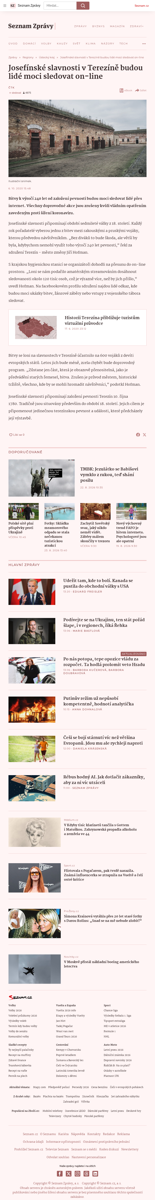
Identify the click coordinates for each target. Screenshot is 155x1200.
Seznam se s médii (84, 1149)
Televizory (55, 1116)
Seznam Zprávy (85, 787)
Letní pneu (117, 1111)
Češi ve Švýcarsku (66, 1066)
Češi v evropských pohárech (126, 1087)
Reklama (123, 1134)
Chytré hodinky (73, 1116)
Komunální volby (18, 1037)
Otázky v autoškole (115, 1071)
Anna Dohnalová (87, 709)
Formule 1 (109, 1031)
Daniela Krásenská (90, 748)
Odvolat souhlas (58, 1157)
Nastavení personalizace (89, 1157)
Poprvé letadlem (66, 1055)
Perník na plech (17, 1076)
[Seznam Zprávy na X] (68, 1173)
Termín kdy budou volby (22, 1026)
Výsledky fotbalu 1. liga (117, 1016)
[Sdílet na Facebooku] (138, 435)
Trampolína (73, 1096)
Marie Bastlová (86, 630)
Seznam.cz (142, 5)
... (144, 42)
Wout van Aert (64, 1031)
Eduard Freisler (87, 591)
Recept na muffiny (19, 1055)
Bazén (37, 1096)
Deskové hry (133, 1111)
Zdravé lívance (17, 1060)
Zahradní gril (71, 1102)
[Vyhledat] (82, 6)
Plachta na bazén (53, 1096)
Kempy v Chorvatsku (68, 1050)
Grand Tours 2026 (66, 1037)
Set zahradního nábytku (125, 1096)
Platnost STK (111, 1076)
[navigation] (5, 5)
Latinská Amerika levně (70, 1071)
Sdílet (143, 90)
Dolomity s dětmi (66, 1076)
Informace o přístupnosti (63, 1142)
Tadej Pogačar (64, 1026)
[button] (77, 138)
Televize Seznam (57, 1149)
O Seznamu (48, 1134)
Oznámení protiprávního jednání (106, 1142)
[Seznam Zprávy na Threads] (86, 1173)
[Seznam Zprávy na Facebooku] (60, 1173)
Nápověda (78, 1134)
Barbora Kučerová (90, 669)
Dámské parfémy (98, 1111)
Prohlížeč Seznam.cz (28, 1149)
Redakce (109, 1134)
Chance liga (111, 1010)
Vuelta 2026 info (66, 1010)
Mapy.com (39, 1087)
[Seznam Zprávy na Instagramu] (77, 1173)
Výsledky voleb (17, 1021)
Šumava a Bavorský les (69, 1060)
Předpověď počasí (59, 1087)
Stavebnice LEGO (75, 1111)
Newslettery (129, 1149)
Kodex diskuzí (109, 1149)
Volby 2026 (15, 1010)
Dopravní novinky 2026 (118, 1060)
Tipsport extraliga (114, 1021)
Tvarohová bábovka (19, 1066)
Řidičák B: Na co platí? (117, 1066)
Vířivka (85, 1102)
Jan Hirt (60, 1021)
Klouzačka (102, 1096)
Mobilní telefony (53, 1111)
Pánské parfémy (94, 1116)
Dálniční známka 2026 (117, 1055)
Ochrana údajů (33, 1142)
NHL (106, 1037)
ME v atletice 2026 (115, 1026)
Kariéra (63, 1134)
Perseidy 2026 (80, 1087)
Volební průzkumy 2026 (22, 1016)
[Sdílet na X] (144, 435)
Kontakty (94, 1134)
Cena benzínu (99, 1087)
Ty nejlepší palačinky (21, 1050)
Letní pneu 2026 (113, 1050)
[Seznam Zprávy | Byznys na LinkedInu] (95, 1173)
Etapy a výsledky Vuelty (70, 1016)
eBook (128, 90)
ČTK (11, 87)
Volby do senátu (17, 1031)
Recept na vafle (17, 1071)
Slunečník (88, 1096)
